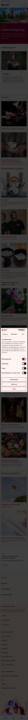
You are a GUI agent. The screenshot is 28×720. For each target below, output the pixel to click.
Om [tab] (23, 334)
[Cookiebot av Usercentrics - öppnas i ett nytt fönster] (20, 330)
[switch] (24, 364)
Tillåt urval (14, 384)
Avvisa (14, 388)
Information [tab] (14, 334)
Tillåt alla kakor (14, 379)
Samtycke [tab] (5, 334)
